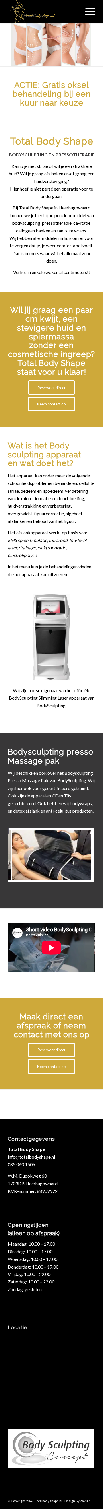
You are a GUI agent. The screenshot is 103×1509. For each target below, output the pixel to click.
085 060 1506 (21, 1164)
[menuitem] (87, 11)
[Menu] (87, 11)
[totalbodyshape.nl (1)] (43, 11)
